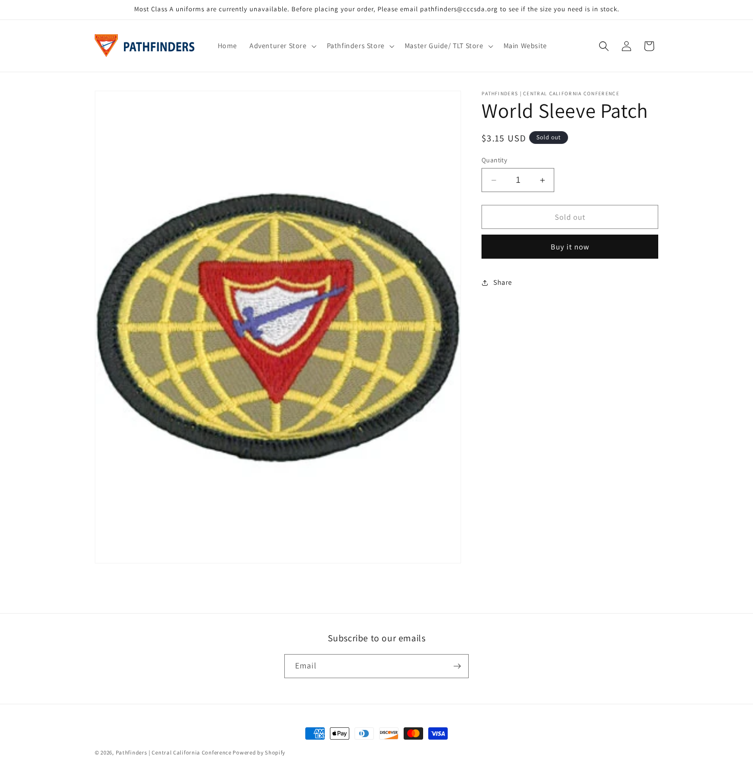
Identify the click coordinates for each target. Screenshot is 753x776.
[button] (282, 45)
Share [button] (502, 282)
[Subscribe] (457, 666)
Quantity (494, 160)
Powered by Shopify (259, 752)
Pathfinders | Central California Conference (174, 752)
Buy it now (570, 246)
